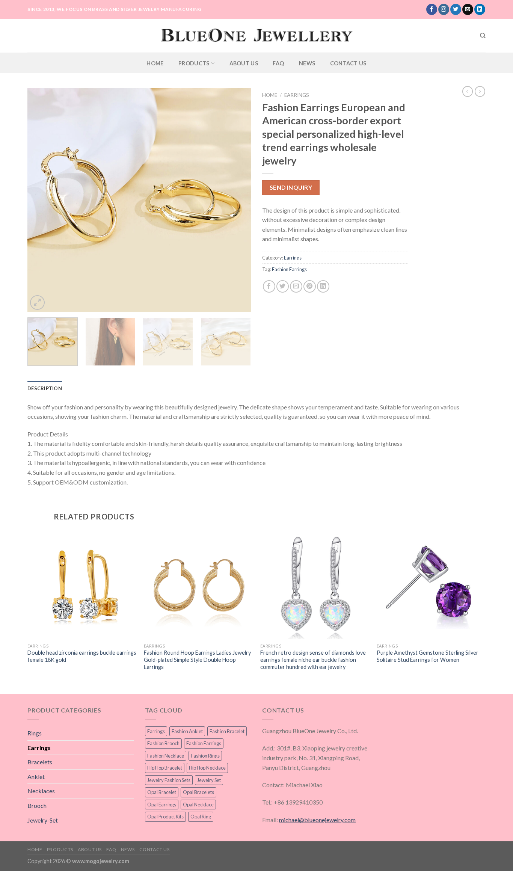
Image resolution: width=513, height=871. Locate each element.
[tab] (44, 388)
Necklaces (41, 790)
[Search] (483, 36)
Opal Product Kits (165, 817)
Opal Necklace (198, 805)
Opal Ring (200, 817)
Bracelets (39, 761)
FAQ (278, 63)
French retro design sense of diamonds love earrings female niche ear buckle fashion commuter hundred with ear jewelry (313, 659)
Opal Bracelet (161, 792)
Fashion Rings (205, 756)
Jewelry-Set (42, 820)
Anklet (36, 776)
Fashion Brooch (163, 743)
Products (193, 63)
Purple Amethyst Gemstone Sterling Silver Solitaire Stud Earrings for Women (427, 656)
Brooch (37, 805)
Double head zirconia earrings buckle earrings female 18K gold (81, 656)
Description (44, 388)
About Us (243, 63)
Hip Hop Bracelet (164, 768)
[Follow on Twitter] (455, 9)
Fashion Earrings (289, 269)
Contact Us (348, 63)
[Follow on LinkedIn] (479, 9)
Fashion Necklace (165, 756)
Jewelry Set (209, 780)
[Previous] (41, 200)
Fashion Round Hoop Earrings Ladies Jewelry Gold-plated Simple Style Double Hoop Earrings (197, 659)
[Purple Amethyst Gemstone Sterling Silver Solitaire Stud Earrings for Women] (431, 584)
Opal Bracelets (198, 792)
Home (154, 63)
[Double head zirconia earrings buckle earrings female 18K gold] (81, 584)
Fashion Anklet (187, 731)
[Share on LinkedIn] (323, 286)
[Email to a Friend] (296, 286)
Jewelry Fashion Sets (168, 780)
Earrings (296, 95)
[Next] (237, 200)
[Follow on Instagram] (443, 9)
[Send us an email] (467, 9)
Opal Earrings (161, 805)
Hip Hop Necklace (207, 768)
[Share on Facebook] (269, 286)
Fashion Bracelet (227, 731)
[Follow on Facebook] (431, 9)
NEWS (307, 63)
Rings (34, 733)
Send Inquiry (291, 187)
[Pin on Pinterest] (309, 286)
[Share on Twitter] (282, 286)
